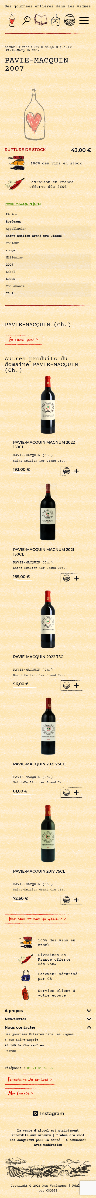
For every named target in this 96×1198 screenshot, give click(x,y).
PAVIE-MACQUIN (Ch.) (23, 204)
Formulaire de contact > (30, 1080)
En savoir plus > (23, 339)
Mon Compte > (20, 1093)
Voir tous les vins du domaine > (37, 919)
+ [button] (76, 470)
